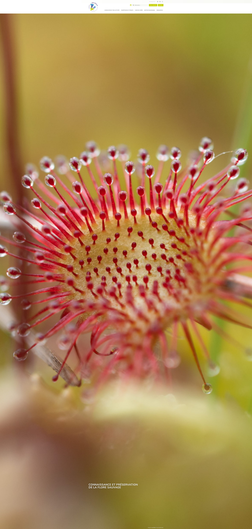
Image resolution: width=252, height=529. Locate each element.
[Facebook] (158, 2)
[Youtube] (160, 2)
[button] (112, 10)
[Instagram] (162, 2)
